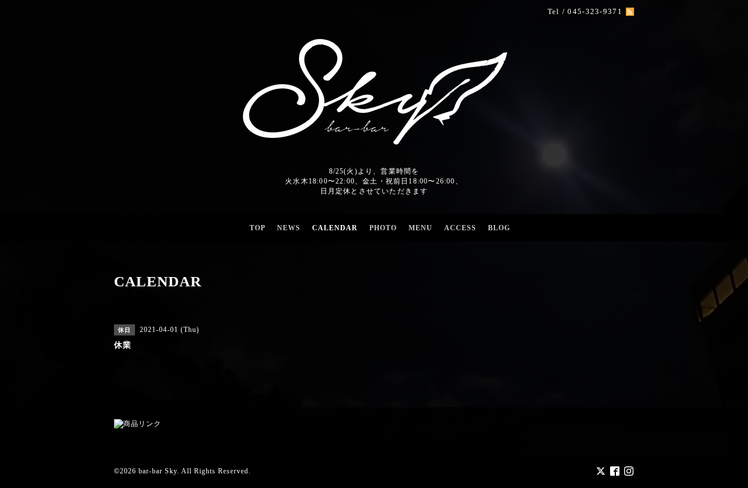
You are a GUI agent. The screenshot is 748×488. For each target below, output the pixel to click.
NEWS (288, 228)
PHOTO (383, 228)
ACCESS (460, 228)
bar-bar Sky (157, 471)
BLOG (499, 228)
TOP (257, 228)
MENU (420, 228)
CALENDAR (335, 228)
